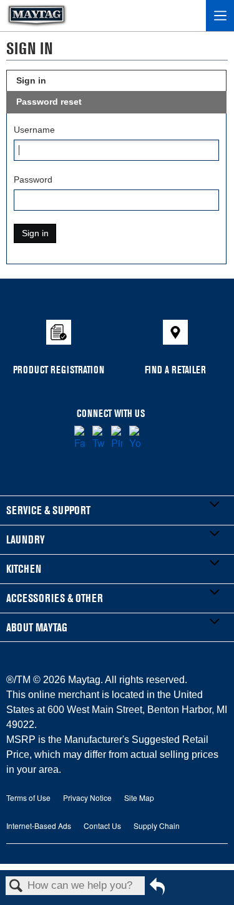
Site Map (139, 797)
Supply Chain (157, 825)
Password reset (49, 102)
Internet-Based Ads (38, 825)
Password (33, 179)
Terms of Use (28, 797)
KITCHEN (23, 568)
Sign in (31, 80)
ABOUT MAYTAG (36, 627)
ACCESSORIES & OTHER (54, 598)
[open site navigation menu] (220, 15)
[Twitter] (98, 438)
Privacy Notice (87, 797)
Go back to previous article (157, 891)
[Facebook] (80, 438)
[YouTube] (135, 438)
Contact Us (102, 825)
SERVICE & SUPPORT (48, 510)
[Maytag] (36, 15)
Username (34, 130)
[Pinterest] (117, 438)
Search (16, 886)
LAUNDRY (25, 539)
